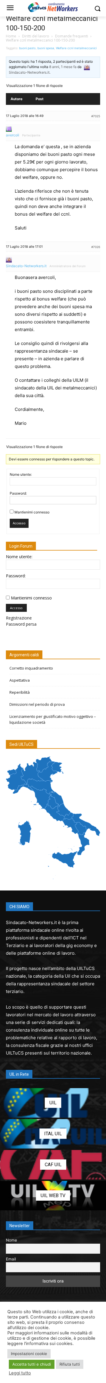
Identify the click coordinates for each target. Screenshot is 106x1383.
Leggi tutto (20, 1373)
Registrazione (19, 618)
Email (11, 1259)
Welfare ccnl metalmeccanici (76, 48)
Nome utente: (21, 474)
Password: (18, 493)
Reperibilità (19, 692)
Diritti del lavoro (35, 36)
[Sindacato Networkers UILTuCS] (53, 7)
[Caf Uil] (53, 1164)
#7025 (95, 116)
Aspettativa (19, 680)
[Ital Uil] (53, 1134)
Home (11, 36)
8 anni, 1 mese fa (63, 67)
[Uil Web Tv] (53, 1195)
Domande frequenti (71, 36)
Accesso (19, 523)
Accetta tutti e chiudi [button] (31, 1364)
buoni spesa (45, 48)
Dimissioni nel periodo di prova (37, 704)
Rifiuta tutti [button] (69, 1364)
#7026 (95, 247)
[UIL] (53, 1103)
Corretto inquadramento (31, 668)
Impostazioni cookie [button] (29, 1353)
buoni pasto (27, 48)
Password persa (21, 624)
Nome (11, 1240)
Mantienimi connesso (31, 512)
